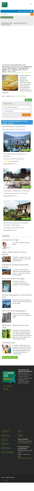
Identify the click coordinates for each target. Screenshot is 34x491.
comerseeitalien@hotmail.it (25, 443)
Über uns (4, 439)
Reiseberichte (5, 447)
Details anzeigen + (26, 150)
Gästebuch (5, 443)
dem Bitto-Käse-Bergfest (20, 96)
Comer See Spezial (7, 452)
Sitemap (5, 389)
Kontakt (20, 435)
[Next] (28, 141)
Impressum (5, 431)
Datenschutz (5, 435)
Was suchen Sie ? (24, 11)
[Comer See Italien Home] (4, 4)
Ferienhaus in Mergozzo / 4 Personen (16, 191)
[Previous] (6, 141)
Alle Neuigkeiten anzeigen (10, 357)
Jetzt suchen (26, 115)
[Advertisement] (17, 44)
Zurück (29, 100)
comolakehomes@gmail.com (25, 458)
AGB (19, 431)
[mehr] (14, 244)
